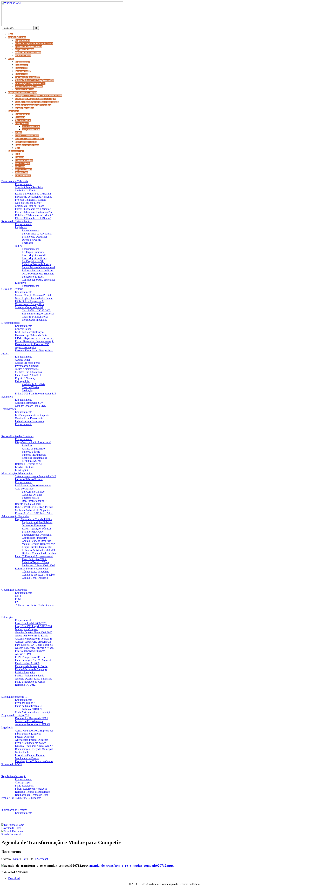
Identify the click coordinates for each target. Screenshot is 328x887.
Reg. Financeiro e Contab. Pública (33, 519)
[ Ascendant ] (42, 858)
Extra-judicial (22, 381)
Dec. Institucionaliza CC (35, 500)
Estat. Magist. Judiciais (34, 258)
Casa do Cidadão (24, 488)
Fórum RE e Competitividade (28, 52)
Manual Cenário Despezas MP (38, 543)
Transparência (8, 408)
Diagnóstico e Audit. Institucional (33, 442)
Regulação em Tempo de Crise (31, 794)
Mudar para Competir (26, 629)
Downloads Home (11, 827)
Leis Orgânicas (23, 470)
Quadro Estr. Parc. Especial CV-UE (34, 647)
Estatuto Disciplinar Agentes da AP (34, 745)
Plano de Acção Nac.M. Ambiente (33, 660)
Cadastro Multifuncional (35, 316)
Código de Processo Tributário (38, 574)
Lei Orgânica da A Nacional (37, 233)
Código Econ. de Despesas (36, 540)
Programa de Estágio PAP (15, 715)
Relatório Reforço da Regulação (32, 791)
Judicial (19, 245)
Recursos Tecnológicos (34, 457)
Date (24, 858)
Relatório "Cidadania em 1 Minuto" (34, 215)
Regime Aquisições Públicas (37, 522)
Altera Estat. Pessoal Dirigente (31, 739)
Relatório (27, 445)
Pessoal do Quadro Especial (30, 755)
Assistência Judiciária (33, 384)
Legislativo (21, 227)
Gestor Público (23, 752)
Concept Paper (23, 328)
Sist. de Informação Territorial (38, 313)
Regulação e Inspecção (13, 776)
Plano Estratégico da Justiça (30, 681)
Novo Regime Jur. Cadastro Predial (34, 298)
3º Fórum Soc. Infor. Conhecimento (34, 605)
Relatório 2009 (21, 74)
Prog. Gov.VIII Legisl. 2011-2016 (33, 626)
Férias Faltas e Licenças (28, 733)
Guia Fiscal (20, 166)
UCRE (11, 59)
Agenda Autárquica (25, 347)
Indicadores (13, 111)
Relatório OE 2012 (25, 684)
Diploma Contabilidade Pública (39, 553)
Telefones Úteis (21, 172)
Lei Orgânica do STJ (33, 261)
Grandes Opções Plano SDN (30, 405)
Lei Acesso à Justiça (33, 276)
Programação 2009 (23, 71)
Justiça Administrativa (27, 368)
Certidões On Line (32, 494)
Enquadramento (22, 40)
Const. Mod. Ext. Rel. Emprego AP (34, 730)
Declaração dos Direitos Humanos (33, 196)
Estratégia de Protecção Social (31, 666)
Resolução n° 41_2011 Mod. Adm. (34, 513)
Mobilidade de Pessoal (27, 758)
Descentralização (10, 322)
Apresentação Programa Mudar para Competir (35, 99)
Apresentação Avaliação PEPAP (32, 724)
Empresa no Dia (30, 497)
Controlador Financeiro (34, 537)
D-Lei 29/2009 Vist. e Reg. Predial (34, 507)
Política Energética (25, 672)
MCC (17, 148)
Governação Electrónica (14, 589)
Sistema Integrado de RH (15, 696)
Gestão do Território (12, 288)
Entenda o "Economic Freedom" (29, 139)
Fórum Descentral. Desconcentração (34, 341)
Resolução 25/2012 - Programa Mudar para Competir (38, 96)
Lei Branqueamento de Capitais (32, 415)
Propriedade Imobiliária (34, 319)
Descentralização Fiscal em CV (32, 344)
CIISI (18, 595)
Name (16, 858)
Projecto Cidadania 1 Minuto (30, 199)
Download (14, 878)
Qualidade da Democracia (29, 418)
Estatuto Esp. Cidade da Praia (31, 335)
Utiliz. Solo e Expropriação (29, 301)
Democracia (20, 117)
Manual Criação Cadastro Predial (33, 295)
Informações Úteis (16, 151)
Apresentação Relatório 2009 (27, 77)
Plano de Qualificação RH (29, 705)
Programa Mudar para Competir (22, 92)
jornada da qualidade (24, 108)
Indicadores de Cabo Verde (27, 145)
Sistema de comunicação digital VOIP (35, 476)
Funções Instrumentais (34, 454)
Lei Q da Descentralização (29, 332)
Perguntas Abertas (31, 460)
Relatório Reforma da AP (28, 463)
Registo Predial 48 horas (28, 503)
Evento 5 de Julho (23, 56)
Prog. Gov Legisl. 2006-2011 (31, 623)
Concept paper (23, 782)
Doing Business (22, 123)
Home (10, 34)
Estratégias (7, 617)
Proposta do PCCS (11, 764)
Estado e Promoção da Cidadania (33, 193)
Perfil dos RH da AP (26, 702)
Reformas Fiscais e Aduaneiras (31, 568)
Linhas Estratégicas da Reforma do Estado (34, 43)
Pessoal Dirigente (24, 736)
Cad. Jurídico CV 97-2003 (36, 310)
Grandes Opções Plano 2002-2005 (33, 632)
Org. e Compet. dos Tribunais (38, 273)
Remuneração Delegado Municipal (34, 749)
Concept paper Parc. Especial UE (33, 641)
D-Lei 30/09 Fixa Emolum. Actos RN (35, 393)
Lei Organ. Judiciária (33, 252)
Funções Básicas (31, 451)
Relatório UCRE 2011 (24, 89)
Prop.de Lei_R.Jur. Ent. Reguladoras (21, 797)
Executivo (20, 282)
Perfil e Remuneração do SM (30, 742)
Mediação (27, 390)
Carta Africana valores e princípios (33, 712)
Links (17, 154)
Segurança (7, 396)
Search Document (11, 834)
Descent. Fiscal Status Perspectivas (34, 350)
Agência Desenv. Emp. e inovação (33, 678)
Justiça (5, 353)
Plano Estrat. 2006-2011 (28, 375)
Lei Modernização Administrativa (33, 485)
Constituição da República (29, 187)
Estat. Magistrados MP (34, 255)
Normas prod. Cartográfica (29, 304)
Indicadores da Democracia (29, 421)
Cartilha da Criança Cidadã (29, 205)
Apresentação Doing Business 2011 (30, 83)
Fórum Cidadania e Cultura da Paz (33, 212)
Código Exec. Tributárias (35, 571)
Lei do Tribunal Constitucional (38, 267)
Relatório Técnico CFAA (35, 562)
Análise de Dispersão (33, 448)
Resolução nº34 (21, 65)
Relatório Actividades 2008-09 (38, 550)
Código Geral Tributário (35, 577)
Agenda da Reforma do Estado (28, 46)
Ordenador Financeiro (34, 525)
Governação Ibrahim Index (27, 136)
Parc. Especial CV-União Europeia (34, 644)
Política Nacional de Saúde (29, 675)
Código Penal (22, 359)
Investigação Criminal (27, 365)
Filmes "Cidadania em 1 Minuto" (33, 208)
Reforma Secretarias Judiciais (37, 270)
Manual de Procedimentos (29, 721)
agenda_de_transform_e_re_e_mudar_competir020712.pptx (131, 865)
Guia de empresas (23, 175)
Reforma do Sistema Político (16, 221)
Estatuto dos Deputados (34, 236)
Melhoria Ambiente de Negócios (29, 86)
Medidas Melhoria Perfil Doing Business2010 (34, 80)
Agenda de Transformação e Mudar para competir (37, 102)
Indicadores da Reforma (14, 809)
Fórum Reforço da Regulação (31, 788)
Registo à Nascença (25, 378)
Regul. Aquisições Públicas (36, 528)
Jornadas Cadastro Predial (29, 307)
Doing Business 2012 (31, 129)
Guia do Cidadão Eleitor (28, 202)
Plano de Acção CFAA (34, 559)
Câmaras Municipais (24, 160)
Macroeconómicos (23, 120)
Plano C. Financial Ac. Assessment (34, 556)
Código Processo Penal (27, 362)
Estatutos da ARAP (32, 531)
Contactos (19, 157)
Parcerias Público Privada (29, 479)
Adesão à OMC (23, 654)
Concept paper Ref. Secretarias (38, 279)
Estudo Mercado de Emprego (31, 669)
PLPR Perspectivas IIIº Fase (30, 657)
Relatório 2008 (21, 68)
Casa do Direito (30, 387)
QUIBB (18, 132)
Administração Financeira (15, 516)
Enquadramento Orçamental (37, 534)
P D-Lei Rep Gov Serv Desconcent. (34, 338)
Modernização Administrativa (17, 473)
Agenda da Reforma (17, 37)
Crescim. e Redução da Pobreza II (33, 638)
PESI (18, 598)
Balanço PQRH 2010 (33, 709)
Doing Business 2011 (31, 126)
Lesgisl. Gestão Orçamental (37, 547)
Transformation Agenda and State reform (33, 105)
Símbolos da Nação (25, 190)
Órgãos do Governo (23, 169)
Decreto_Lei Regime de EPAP (31, 718)
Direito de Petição (31, 239)
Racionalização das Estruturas (17, 436)
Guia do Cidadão (22, 163)
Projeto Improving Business (30, 650)
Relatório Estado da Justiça (36, 264)
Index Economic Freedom (26, 142)
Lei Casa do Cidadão (33, 491)
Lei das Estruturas (24, 467)
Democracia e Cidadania (14, 181)
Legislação (27, 242)
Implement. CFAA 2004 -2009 (38, 565)
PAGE (18, 602)
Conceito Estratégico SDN (29, 402)
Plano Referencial (24, 785)
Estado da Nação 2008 (27, 663)
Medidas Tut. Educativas (28, 372)
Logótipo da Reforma (24, 49)
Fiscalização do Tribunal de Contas (34, 761)
